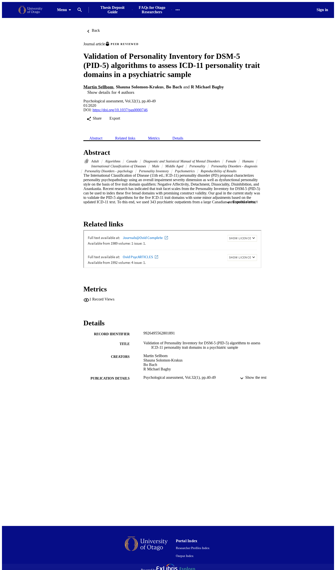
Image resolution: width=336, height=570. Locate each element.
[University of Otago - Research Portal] (30, 10)
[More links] (177, 10)
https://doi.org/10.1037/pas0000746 (120, 110)
